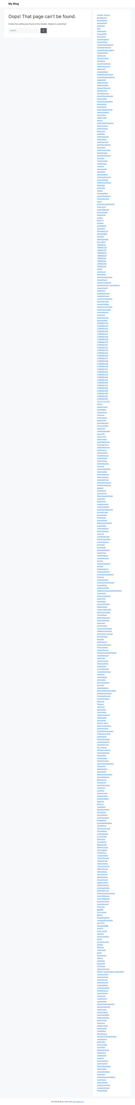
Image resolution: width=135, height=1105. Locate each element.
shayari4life (102, 99)
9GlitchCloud (102, 847)
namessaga (102, 758)
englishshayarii (103, 293)
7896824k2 (102, 264)
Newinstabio (102, 796)
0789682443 (102, 350)
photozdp (101, 188)
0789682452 (102, 372)
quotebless (101, 226)
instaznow (101, 996)
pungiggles (101, 410)
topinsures (101, 56)
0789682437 (102, 334)
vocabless (101, 807)
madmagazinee (103, 431)
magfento (101, 788)
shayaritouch (102, 288)
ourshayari (101, 272)
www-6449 (102, 931)
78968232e (102, 247)
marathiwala (102, 637)
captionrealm (102, 882)
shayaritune (102, 615)
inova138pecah (103, 899)
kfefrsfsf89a (102, 234)
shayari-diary (102, 723)
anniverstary (102, 626)
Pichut (99, 404)
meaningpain (102, 1012)
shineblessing (103, 93)
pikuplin (100, 488)
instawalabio (102, 193)
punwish (100, 685)
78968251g (102, 253)
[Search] (43, 30)
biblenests (101, 501)
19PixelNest (102, 872)
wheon (100, 191)
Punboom (101, 315)
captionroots (102, 407)
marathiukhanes (104, 156)
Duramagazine (103, 620)
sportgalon (101, 710)
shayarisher (102, 169)
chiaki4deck (102, 458)
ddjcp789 (101, 964)
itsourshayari (102, 880)
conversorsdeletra (104, 299)
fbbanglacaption (104, 1066)
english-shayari (103, 15)
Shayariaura (102, 1034)
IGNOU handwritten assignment (110, 972)
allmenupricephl (103, 612)
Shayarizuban (103, 58)
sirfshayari (101, 812)
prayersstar (102, 1020)
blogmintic (101, 215)
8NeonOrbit (102, 845)
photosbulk (101, 104)
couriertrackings (104, 64)
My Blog (13, 3)
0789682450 (102, 366)
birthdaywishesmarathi (107, 653)
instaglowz (101, 518)
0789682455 (102, 380)
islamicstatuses (103, 66)
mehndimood (102, 580)
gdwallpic (101, 499)
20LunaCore (102, 874)
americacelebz (103, 1015)
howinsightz (102, 472)
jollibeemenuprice (104, 631)
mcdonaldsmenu (104, 645)
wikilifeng (101, 61)
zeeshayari (101, 420)
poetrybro (101, 131)
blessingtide (102, 320)
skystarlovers (102, 512)
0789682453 (102, 374)
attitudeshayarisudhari (106, 691)
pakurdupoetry (103, 112)
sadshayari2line (103, 1085)
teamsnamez (102, 126)
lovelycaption (102, 1061)
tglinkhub (101, 26)
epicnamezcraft (103, 1007)
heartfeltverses (103, 785)
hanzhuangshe (103, 888)
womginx (101, 674)
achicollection (103, 423)
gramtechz (101, 593)
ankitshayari (102, 642)
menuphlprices (103, 777)
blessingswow (103, 1050)
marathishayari (103, 537)
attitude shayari (103, 750)
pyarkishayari (102, 982)
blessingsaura (103, 531)
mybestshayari (103, 1088)
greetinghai (102, 737)
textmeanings (103, 318)
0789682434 (102, 326)
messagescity (103, 312)
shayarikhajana (103, 1072)
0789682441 (102, 345)
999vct (100, 958)
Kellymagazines (103, 618)
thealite (100, 566)
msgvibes (101, 1047)
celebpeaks (102, 718)
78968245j (101, 261)
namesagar (102, 1055)
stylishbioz (101, 1031)
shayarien (101, 1074)
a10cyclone (101, 912)
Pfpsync (100, 704)
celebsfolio (101, 666)
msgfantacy (102, 164)
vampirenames (103, 742)
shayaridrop (102, 412)
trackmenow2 (103, 904)
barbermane (102, 793)
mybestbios (102, 418)
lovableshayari (103, 296)
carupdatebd (102, 72)
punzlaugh (101, 547)
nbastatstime (102, 728)
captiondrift (102, 1028)
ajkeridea (101, 185)
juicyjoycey (101, 437)
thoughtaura (102, 280)
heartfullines (102, 993)
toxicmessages (103, 739)
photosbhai (102, 107)
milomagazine (103, 137)
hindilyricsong (103, 761)
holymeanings (103, 301)
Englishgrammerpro (105, 731)
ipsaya (100, 120)
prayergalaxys (103, 542)
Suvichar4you (103, 445)
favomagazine (103, 474)
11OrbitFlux (101, 853)
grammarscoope (104, 310)
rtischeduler (102, 677)
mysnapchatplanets (105, 574)
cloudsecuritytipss (104, 307)
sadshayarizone (103, 150)
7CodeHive (101, 842)
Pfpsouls (100, 701)
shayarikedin (102, 1082)
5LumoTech (102, 837)
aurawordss (102, 515)
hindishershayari (104, 47)
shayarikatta (102, 815)
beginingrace (102, 128)
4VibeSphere (102, 834)
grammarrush (102, 142)
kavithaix (101, 158)
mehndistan (102, 461)
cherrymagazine (104, 596)
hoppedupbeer (103, 918)
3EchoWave (102, 831)
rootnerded (102, 1001)
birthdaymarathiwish (106, 204)
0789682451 (102, 369)
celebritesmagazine (105, 123)
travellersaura (103, 456)
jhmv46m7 (101, 242)
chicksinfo (101, 766)
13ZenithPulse (103, 858)
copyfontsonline (103, 539)
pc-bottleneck (103, 669)
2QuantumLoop (103, 828)
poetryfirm (101, 599)
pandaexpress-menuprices (108, 285)
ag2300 (100, 934)
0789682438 (102, 337)
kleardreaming (103, 809)
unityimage (101, 712)
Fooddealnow (103, 569)
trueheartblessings (105, 510)
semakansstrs (103, 558)
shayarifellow (102, 180)
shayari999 (102, 34)
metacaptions (103, 528)
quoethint (101, 229)
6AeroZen (101, 839)
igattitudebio (102, 877)
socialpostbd (102, 53)
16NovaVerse (102, 864)
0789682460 (102, 393)
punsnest (101, 545)
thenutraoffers (103, 937)
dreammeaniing (103, 564)
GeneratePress (78, 1102)
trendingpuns (102, 555)
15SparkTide (102, 861)
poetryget (101, 658)
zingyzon (101, 415)
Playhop (100, 577)
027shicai (101, 966)
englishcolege (103, 799)
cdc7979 (101, 923)
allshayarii (101, 69)
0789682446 (102, 355)
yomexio (100, 166)
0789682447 (102, 358)
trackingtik (101, 950)
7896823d (101, 245)
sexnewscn (102, 955)
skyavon (100, 534)
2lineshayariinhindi (105, 496)
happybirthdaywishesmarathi (109, 591)
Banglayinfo (102, 18)
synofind (100, 791)
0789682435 (102, 328)
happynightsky (103, 1018)
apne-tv (100, 220)
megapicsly (102, 820)
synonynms (102, 493)
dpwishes (101, 172)
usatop (100, 218)
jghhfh (99, 269)
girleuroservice (103, 969)
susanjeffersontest (105, 920)
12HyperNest (102, 855)
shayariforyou (103, 650)
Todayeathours (103, 572)
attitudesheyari (103, 447)
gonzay (100, 561)
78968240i (101, 258)
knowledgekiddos (104, 823)
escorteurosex (103, 901)
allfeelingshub (103, 885)
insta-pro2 (101, 207)
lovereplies (101, 755)
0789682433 (102, 323)
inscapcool (101, 782)
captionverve (102, 1026)
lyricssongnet (102, 426)
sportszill (101, 707)
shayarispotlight (103, 469)
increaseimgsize (104, 696)
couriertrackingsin (104, 628)
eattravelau (102, 1069)
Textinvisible (102, 161)
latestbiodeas (103, 688)
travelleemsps (103, 480)
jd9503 (100, 945)
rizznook (100, 466)
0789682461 (102, 396)
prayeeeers (102, 526)
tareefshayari (102, 991)
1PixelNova (101, 826)
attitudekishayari (104, 483)
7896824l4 (101, 266)
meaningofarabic (104, 610)
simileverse (102, 450)
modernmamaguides (106, 1004)
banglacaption (103, 39)
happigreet (101, 80)
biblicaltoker (102, 607)
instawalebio (102, 985)
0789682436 (102, 331)
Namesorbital (102, 664)
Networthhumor (103, 88)
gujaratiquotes (103, 210)
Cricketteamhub (104, 672)
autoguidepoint (103, 550)
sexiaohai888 (102, 926)
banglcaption (102, 174)
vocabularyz (102, 999)
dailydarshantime (104, 693)
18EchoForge (102, 869)
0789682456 (102, 383)
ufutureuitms (102, 453)
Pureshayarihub (103, 734)
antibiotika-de (103, 891)
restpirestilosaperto (105, 45)
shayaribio (101, 601)
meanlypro (101, 1053)
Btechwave (101, 780)
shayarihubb (102, 212)
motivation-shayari (105, 634)
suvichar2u (101, 1080)
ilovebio (100, 223)
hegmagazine (102, 477)
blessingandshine (104, 523)
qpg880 (100, 910)
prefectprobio (102, 85)
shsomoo (101, 907)
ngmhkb (100, 237)
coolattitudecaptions (105, 50)
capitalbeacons (103, 442)
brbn (99, 29)
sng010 (100, 928)
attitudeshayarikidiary (106, 1077)
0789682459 (102, 391)
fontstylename (103, 199)
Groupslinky (102, 585)
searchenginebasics (105, 764)
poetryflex (101, 1042)
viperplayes (102, 139)
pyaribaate (101, 274)
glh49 (99, 939)
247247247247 (103, 401)
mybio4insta (102, 980)
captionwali (102, 118)
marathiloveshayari (105, 96)
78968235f (101, 250)
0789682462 (102, 399)
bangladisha (102, 42)
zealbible (101, 134)
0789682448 (102, 361)
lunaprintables (103, 304)
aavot (99, 202)
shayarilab (101, 720)
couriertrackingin (104, 283)
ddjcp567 (101, 961)
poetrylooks (102, 439)
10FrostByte (102, 850)
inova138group (103, 896)
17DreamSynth (103, 866)
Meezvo (100, 804)
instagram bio (103, 745)
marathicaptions (104, 196)
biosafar (100, 639)
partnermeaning (104, 145)
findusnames (102, 647)
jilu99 (99, 953)
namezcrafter (102, 974)
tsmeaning (101, 491)
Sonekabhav (102, 20)
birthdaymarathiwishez (107, 1036)
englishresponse (104, 485)
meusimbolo (102, 1091)
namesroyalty (102, 661)
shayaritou (101, 115)
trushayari (101, 147)
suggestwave (102, 504)
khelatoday (101, 31)
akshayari (101, 429)
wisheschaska (103, 818)
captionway (102, 1009)
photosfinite (102, 23)
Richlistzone (102, 91)
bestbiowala (102, 153)
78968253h (102, 256)
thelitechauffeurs (104, 183)
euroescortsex (103, 942)
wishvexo (101, 1023)
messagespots (103, 753)
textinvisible (102, 1045)
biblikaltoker (102, 769)
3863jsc (100, 947)
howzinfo (101, 434)
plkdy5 (100, 915)
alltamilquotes (103, 464)
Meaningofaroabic (104, 774)
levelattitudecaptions (106, 77)
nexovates (101, 680)
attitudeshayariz (104, 177)
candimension (103, 656)
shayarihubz (102, 520)
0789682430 (102, 342)
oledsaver (101, 291)
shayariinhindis (103, 604)
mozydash (101, 37)
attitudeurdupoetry (105, 101)
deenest (100, 801)
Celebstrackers (103, 715)
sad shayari (102, 747)
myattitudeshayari (104, 277)
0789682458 (102, 388)
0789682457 (102, 385)
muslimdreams (103, 699)
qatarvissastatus (104, 726)
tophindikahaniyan (105, 110)
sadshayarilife (103, 588)
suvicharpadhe (103, 988)
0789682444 (102, 353)
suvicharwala (102, 977)
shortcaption (102, 1064)
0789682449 (102, 364)
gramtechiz (101, 772)
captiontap (101, 553)
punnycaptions (103, 683)
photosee (101, 623)
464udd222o (102, 231)
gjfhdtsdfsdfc (102, 239)
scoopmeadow (103, 507)
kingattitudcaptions (105, 74)
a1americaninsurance (106, 893)
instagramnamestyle (105, 582)
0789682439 (102, 339)
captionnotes (102, 83)
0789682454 (102, 377)
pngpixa (100, 1058)
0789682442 (102, 347)
